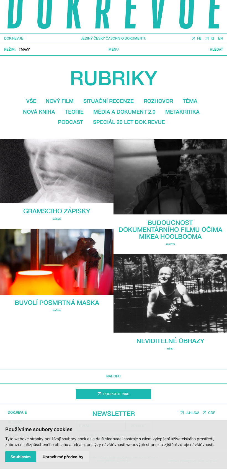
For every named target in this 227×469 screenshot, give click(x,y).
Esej (170, 348)
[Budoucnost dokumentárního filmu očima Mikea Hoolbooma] (170, 177)
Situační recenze (108, 101)
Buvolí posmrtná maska (57, 302)
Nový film (60, 101)
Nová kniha (39, 111)
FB (199, 39)
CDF (211, 413)
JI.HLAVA (192, 413)
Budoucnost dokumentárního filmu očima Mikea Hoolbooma (170, 229)
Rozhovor (158, 101)
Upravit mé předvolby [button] (63, 456)
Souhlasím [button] (21, 456)
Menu (114, 50)
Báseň (57, 218)
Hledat (216, 50)
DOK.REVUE (13, 38)
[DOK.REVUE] (113, 16)
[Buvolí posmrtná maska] (57, 262)
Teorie (74, 111)
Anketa (170, 244)
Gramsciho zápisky (56, 211)
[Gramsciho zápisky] (57, 171)
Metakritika (182, 111)
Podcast (70, 122)
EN (220, 39)
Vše (31, 101)
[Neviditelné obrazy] (170, 293)
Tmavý (24, 49)
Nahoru (113, 376)
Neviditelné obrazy (170, 340)
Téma (190, 101)
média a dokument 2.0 (124, 111)
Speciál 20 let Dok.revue (129, 122)
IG (212, 39)
